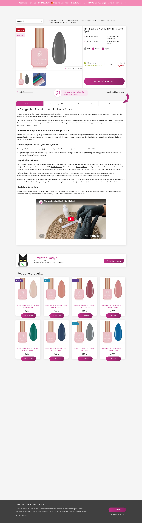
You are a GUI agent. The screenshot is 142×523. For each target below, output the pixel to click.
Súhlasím (117, 510)
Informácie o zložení (84, 104)
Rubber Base (78, 173)
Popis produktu (30, 104)
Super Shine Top (64, 175)
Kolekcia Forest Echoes (107, 20)
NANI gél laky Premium (88, 20)
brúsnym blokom (81, 167)
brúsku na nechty (47, 194)
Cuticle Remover (56, 167)
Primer (99, 169)
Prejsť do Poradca (114, 261)
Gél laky (61, 20)
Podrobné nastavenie (117, 514)
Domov (53, 20)
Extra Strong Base (106, 173)
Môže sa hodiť (112, 104)
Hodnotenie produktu (57, 104)
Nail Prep (80, 169)
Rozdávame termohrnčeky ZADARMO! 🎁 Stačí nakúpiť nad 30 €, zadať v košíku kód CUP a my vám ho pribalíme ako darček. (70, 3)
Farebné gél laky (72, 20)
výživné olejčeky (103, 175)
